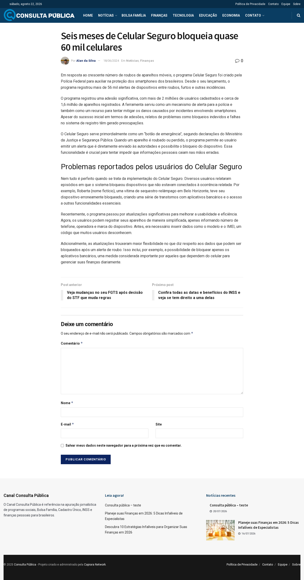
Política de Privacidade (250, 4)
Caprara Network (95, 564)
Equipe (285, 4)
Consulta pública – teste (123, 505)
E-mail (67, 424)
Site (159, 424)
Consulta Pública (25, 564)
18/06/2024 (111, 60)
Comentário (72, 343)
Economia (231, 15)
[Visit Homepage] (39, 15)
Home (88, 15)
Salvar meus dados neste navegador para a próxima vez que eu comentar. (124, 445)
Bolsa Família (134, 15)
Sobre (296, 4)
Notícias (106, 15)
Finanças (159, 15)
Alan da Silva (86, 60)
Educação (208, 15)
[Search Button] (298, 15)
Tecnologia (183, 15)
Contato (273, 4)
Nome (67, 403)
